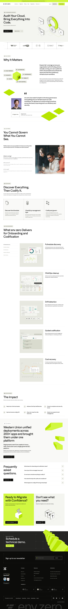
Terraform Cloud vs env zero (55, 573)
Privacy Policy (24, 598)
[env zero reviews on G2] (8, 579)
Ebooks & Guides (37, 571)
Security (28, 598)
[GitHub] (53, 598)
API (34, 575)
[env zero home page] (5, 568)
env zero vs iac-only (53, 578)
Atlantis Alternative (53, 576)
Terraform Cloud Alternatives (55, 571)
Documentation (36, 573)
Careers (22, 576)
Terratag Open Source (37, 580)
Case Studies (23, 573)
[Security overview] (4, 579)
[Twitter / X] (59, 598)
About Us (22, 571)
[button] (17, 4)
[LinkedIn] (56, 598)
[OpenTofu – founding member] (6, 575)
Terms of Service (18, 598)
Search (38, 598)
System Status (33, 598)
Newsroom (23, 578)
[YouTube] (62, 598)
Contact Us (23, 580)
